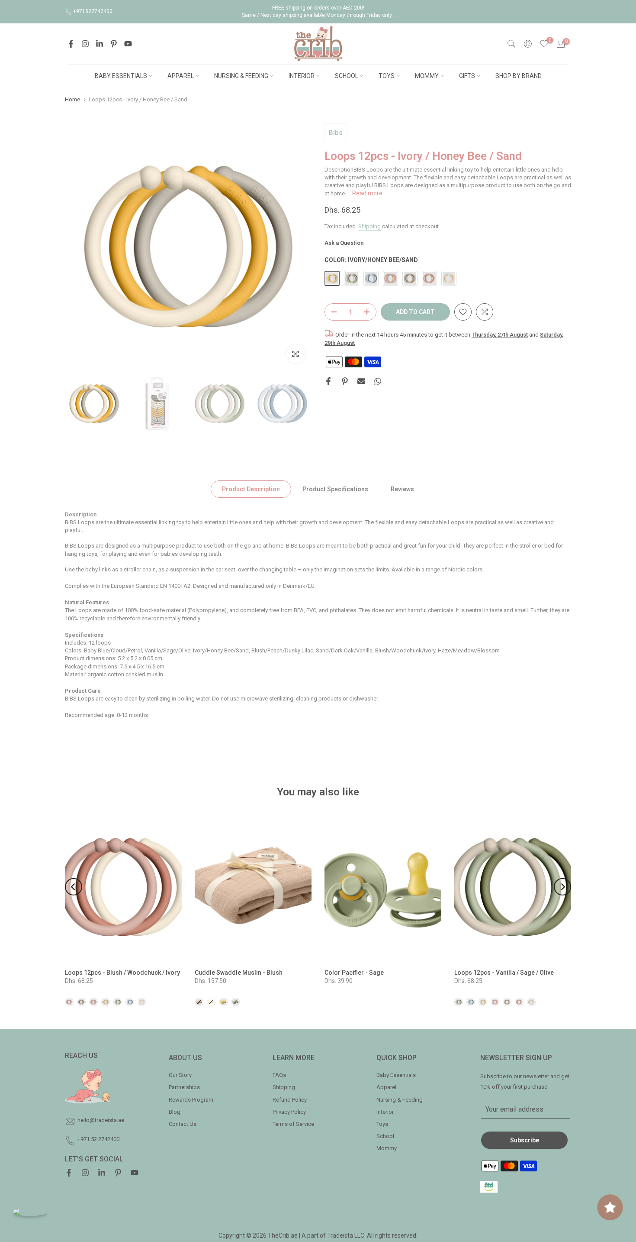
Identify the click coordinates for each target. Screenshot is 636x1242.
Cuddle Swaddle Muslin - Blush (239, 972)
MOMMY (427, 75)
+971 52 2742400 (98, 1139)
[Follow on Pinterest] (114, 44)
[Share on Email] (361, 381)
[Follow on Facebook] (71, 44)
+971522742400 (92, 11)
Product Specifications (335, 488)
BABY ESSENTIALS (121, 75)
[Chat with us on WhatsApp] (30, 1211)
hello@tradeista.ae (100, 1120)
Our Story (180, 1075)
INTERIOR (302, 75)
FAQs (279, 1075)
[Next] (562, 886)
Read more (367, 193)
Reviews (402, 488)
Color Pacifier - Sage (354, 972)
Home (72, 99)
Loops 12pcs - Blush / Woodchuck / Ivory (122, 972)
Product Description (251, 488)
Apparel (386, 1087)
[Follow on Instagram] (85, 44)
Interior (385, 1112)
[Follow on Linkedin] (99, 44)
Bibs (335, 132)
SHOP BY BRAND (518, 75)
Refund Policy (290, 1099)
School (385, 1136)
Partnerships (184, 1087)
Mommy (386, 1148)
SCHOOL (346, 75)
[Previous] (73, 886)
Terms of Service (293, 1124)
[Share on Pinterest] (345, 381)
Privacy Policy (289, 1112)
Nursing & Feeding (399, 1099)
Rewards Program (191, 1099)
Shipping (369, 226)
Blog (174, 1112)
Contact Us (182, 1124)
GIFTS (467, 75)
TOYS (387, 75)
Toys (382, 1124)
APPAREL (180, 75)
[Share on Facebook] (328, 381)
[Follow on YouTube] (128, 44)
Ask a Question (343, 243)
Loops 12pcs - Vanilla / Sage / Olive (504, 972)
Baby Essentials (396, 1075)
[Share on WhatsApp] (378, 381)
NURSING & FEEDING (241, 75)
